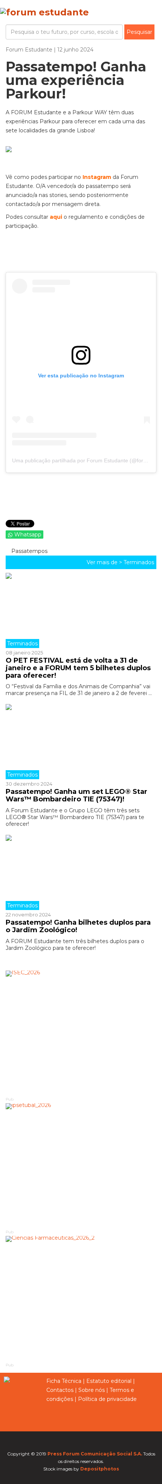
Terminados (139, 562)
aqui (57, 217)
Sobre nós (91, 1390)
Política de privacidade (107, 1399)
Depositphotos (99, 1469)
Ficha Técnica (63, 1381)
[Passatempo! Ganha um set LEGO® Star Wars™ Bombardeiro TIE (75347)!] (81, 741)
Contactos (59, 1390)
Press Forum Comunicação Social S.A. (94, 1454)
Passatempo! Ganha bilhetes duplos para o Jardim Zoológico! (78, 926)
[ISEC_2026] (81, 1033)
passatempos (28, 551)
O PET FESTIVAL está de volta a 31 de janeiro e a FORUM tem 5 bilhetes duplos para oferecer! (78, 668)
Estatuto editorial (108, 1381)
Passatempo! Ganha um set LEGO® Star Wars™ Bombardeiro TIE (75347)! (76, 795)
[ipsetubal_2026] (81, 1165)
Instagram (97, 177)
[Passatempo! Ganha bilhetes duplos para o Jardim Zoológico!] (81, 872)
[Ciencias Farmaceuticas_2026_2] (81, 1298)
